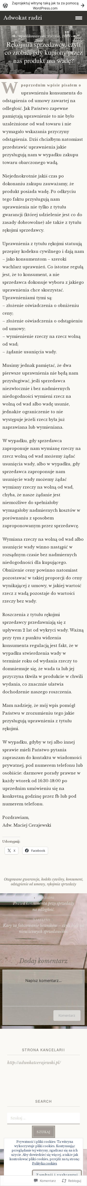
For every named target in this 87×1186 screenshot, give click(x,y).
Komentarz (66, 1015)
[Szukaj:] (43, 1118)
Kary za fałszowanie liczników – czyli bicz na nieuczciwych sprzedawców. (43, 926)
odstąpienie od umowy (28, 884)
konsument (74, 879)
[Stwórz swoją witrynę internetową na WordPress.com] (43, 5)
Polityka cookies (44, 1163)
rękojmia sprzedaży (61, 884)
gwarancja (31, 879)
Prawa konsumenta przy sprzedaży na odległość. (43, 904)
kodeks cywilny (52, 879)
